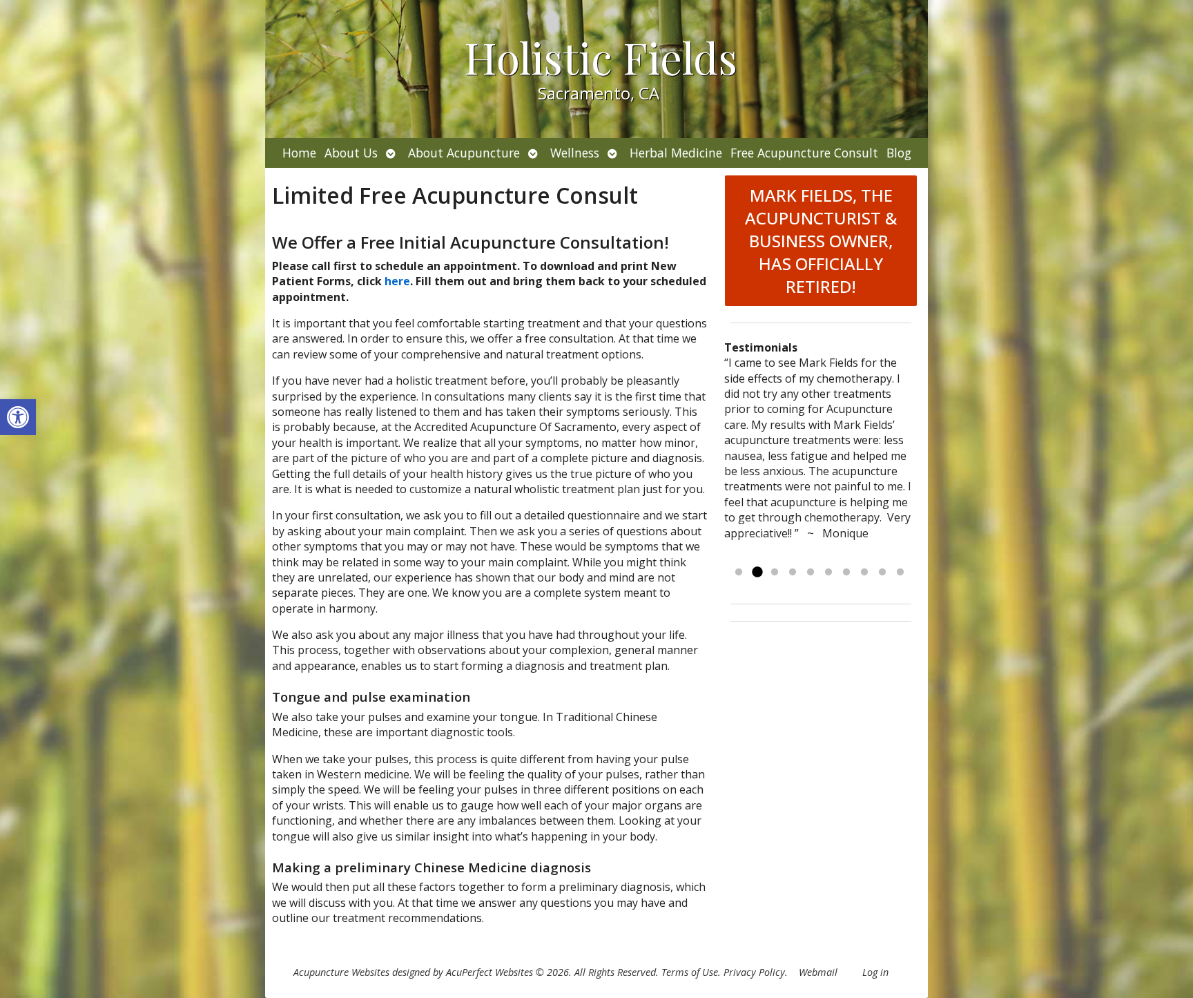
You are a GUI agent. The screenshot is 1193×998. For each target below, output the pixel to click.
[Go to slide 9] (882, 572)
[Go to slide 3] (775, 572)
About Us (351, 152)
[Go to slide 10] (900, 572)
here (397, 281)
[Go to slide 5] (810, 572)
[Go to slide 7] (846, 572)
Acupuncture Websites (341, 972)
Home (299, 152)
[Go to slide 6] (828, 572)
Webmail (818, 972)
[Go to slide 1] (739, 572)
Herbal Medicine (676, 152)
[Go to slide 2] (757, 572)
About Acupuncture (464, 152)
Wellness (574, 152)
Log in (875, 972)
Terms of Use (689, 972)
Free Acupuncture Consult (804, 152)
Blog (898, 152)
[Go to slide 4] (792, 572)
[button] (18, 417)
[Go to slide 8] (864, 572)
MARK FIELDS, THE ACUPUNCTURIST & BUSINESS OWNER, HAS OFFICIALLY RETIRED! (821, 241)
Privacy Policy (754, 972)
